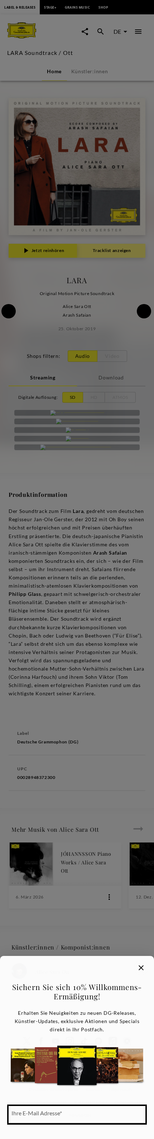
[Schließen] (141, 968)
